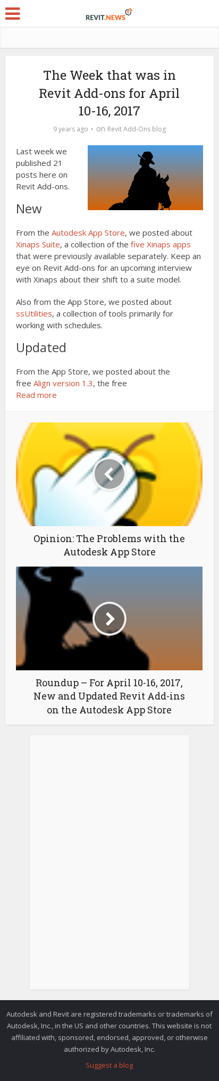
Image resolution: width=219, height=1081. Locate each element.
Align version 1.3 (63, 383)
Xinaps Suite (38, 244)
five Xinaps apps (161, 244)
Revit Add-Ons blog (136, 129)
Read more (36, 394)
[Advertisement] (109, 868)
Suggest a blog (109, 1065)
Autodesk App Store (88, 232)
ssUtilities (34, 313)
